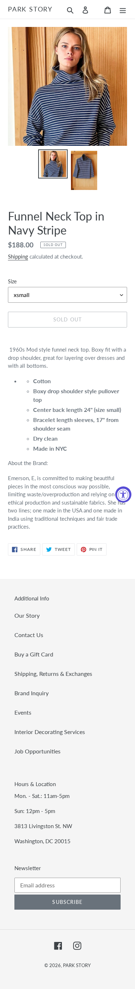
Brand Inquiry (31, 692)
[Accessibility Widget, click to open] (123, 495)
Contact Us (28, 634)
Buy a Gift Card (33, 654)
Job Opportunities (37, 751)
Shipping (18, 256)
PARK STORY (30, 9)
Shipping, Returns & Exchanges (53, 673)
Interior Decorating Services (49, 731)
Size (12, 281)
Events (22, 712)
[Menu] (122, 9)
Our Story (27, 615)
